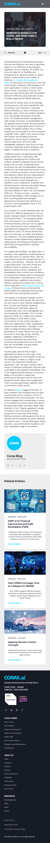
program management (12, 729)
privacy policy (9, 820)
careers (7, 770)
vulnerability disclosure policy (14, 829)
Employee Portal (10, 785)
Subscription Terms (11, 825)
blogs (6, 803)
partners (7, 766)
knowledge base (10, 800)
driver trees (8, 722)
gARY (6, 759)
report (18, 390)
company (8, 763)
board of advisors (11, 774)
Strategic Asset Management (15, 744)
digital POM (8, 737)
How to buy (8, 789)
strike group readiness (13, 733)
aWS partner (9, 781)
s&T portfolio (9, 726)
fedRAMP (8, 778)
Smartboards (9, 748)
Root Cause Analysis (12, 740)
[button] (43, 4)
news (6, 807)
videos (6, 811)
